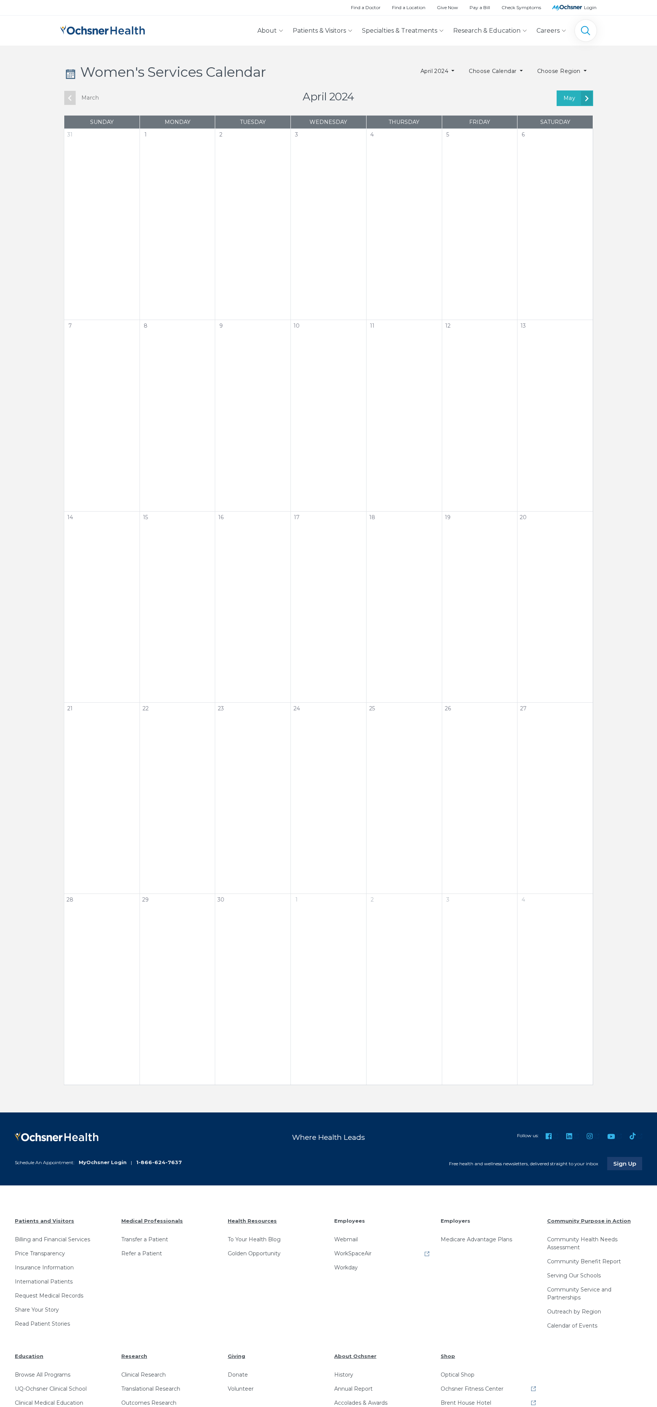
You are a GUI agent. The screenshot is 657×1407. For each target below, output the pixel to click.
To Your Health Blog (254, 1239)
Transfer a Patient (144, 1239)
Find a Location (408, 7)
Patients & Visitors (319, 30)
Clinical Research (143, 1374)
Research (134, 1356)
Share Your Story (37, 1309)
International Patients (44, 1281)
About (267, 30)
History (343, 1374)
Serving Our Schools (574, 1275)
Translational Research (150, 1388)
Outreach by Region (574, 1311)
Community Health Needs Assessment (582, 1243)
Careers (548, 30)
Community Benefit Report (584, 1261)
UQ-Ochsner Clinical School (51, 1388)
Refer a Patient (141, 1253)
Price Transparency (40, 1253)
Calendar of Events (572, 1325)
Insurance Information (44, 1267)
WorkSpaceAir (352, 1253)
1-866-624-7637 (159, 1162)
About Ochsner (355, 1356)
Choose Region (559, 71)
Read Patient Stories (42, 1323)
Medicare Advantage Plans (476, 1239)
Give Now (447, 7)
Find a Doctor (366, 7)
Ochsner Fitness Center (472, 1388)
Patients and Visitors (44, 1221)
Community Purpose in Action (589, 1221)
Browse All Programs (42, 1374)
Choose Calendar (493, 71)
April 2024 (435, 71)
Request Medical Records (49, 1295)
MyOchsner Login (103, 1162)
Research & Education (487, 30)
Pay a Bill (480, 7)
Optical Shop (457, 1374)
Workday (346, 1267)
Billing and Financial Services (52, 1239)
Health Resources (252, 1221)
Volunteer (241, 1388)
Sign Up (627, 1163)
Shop (448, 1356)
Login (590, 7)
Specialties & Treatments (399, 30)
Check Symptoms (521, 7)
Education (29, 1356)
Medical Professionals (152, 1221)
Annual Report (353, 1388)
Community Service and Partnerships (579, 1293)
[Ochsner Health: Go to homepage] (102, 29)
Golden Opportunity (254, 1253)
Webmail (346, 1239)
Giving (236, 1356)
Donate (238, 1374)
